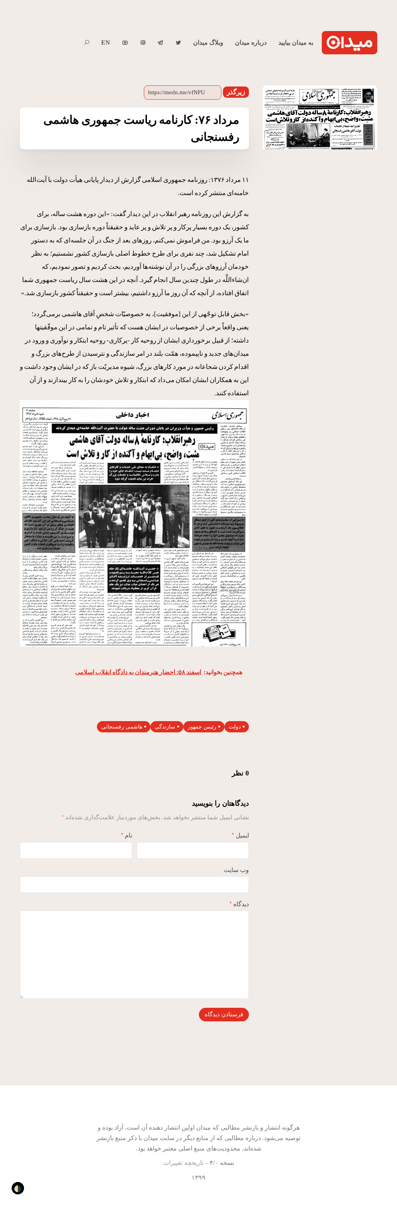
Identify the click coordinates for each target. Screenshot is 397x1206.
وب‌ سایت (236, 870)
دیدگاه (239, 904)
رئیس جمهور (202, 727)
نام (126, 835)
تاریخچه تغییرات (183, 1162)
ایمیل (240, 835)
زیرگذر (236, 92)
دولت (235, 727)
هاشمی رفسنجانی (121, 727)
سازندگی (165, 727)
